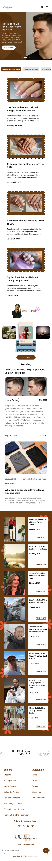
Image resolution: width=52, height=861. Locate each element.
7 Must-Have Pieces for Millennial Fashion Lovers (38, 522)
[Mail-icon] (28, 826)
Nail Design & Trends (13, 803)
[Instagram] (24, 826)
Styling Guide (10, 780)
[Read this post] (14, 529)
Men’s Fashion (9, 333)
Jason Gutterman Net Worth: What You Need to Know (38, 655)
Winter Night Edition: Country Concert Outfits (37, 710)
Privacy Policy (38, 797)
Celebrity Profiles (11, 792)
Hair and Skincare (12, 797)
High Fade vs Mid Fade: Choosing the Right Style (12, 27)
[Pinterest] (32, 826)
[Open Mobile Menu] (47, 7)
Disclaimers (37, 792)
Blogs (34, 775)
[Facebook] (19, 826)
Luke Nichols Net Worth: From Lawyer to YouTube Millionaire (38, 629)
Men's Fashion (12, 400)
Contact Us (37, 786)
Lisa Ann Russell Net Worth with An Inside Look (37, 575)
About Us (36, 780)
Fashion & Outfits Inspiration (34, 479)
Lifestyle (26, 331)
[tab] (11, 69)
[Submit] (46, 850)
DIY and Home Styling (14, 809)
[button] (22, 57)
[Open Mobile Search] (42, 7)
